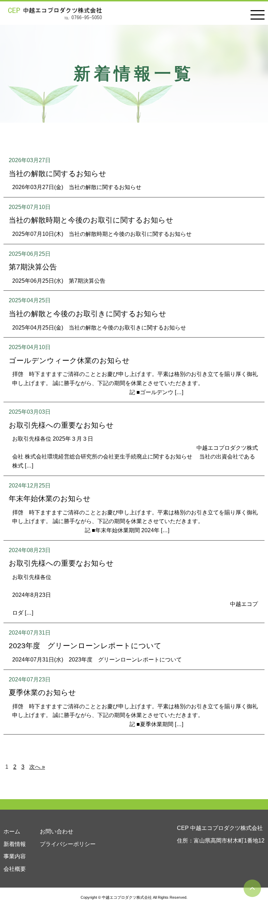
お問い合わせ (56, 831)
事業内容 (14, 856)
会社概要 (14, 869)
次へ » (37, 767)
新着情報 (14, 844)
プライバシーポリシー (68, 844)
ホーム (11, 831)
